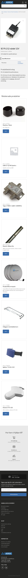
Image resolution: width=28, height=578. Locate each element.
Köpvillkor (3, 508)
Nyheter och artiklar (6, 541)
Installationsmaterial (6, 532)
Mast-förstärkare (14, 11)
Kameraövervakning (6, 524)
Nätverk (3, 525)
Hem (2, 11)
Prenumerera (14, 494)
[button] (23, 20)
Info (6, 131)
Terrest (9, 11)
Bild (2, 530)
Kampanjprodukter (5, 543)
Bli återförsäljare (5, 506)
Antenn (5, 11)
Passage (3, 527)
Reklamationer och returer (7, 511)
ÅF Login (3, 514)
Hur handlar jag (4, 509)
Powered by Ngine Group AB (14, 575)
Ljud (2, 529)
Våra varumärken (5, 545)
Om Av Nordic (4, 546)
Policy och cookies (5, 513)
